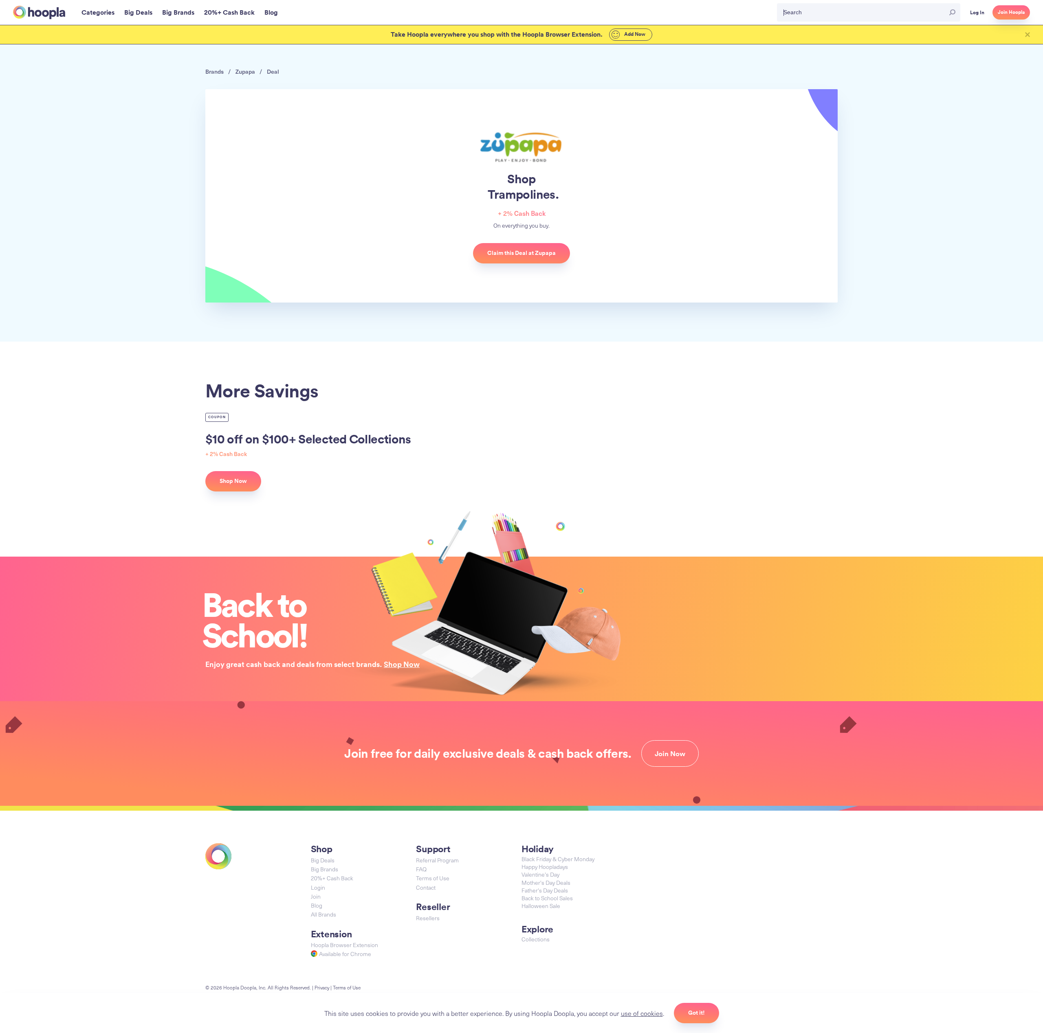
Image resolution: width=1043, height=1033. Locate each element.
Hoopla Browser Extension (344, 945)
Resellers (428, 918)
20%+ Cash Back (332, 878)
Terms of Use (432, 878)
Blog (316, 905)
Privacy (322, 987)
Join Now (670, 753)
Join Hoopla (1011, 12)
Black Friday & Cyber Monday (558, 859)
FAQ (421, 869)
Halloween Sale (541, 906)
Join (316, 896)
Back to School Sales (547, 898)
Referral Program (437, 860)
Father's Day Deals (545, 890)
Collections (536, 939)
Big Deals (322, 860)
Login (318, 887)
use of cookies (642, 1013)
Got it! (696, 1013)
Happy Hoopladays (545, 867)
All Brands (323, 914)
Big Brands (324, 869)
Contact (426, 887)
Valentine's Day (540, 874)
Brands (214, 71)
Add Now (634, 34)
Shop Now (402, 664)
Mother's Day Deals (546, 882)
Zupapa (245, 71)
